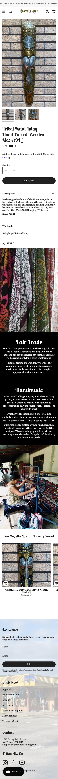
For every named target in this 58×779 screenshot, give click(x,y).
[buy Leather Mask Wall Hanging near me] (20, 114)
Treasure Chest (10, 721)
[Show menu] (4, 11)
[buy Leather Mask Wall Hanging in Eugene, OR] (33, 114)
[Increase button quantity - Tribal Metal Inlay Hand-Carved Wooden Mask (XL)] (15, 170)
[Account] (47, 11)
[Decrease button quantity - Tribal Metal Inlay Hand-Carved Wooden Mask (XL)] (5, 170)
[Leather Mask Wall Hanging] (8, 114)
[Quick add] (5, 583)
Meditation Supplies (12, 710)
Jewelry (6, 700)
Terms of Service (8, 672)
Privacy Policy (44, 670)
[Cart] (54, 11)
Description (8, 193)
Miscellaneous (9, 715)
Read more (8, 214)
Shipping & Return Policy (15, 233)
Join (29, 664)
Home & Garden (10, 694)
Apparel (6, 689)
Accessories (8, 705)
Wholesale (7, 226)
